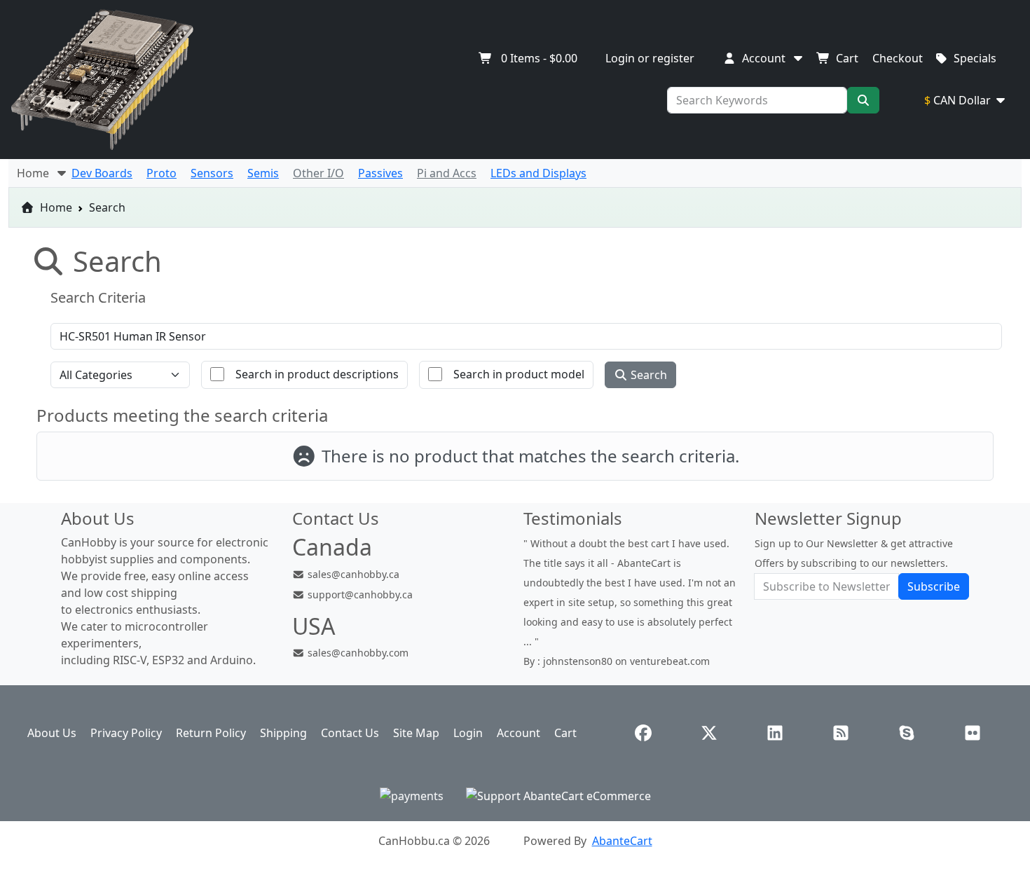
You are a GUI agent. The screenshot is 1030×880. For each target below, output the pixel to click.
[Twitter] (709, 733)
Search (647, 375)
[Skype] (906, 733)
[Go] (863, 100)
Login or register (649, 58)
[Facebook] (643, 733)
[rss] (841, 733)
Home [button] (36, 173)
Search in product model (518, 374)
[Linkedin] (775, 733)
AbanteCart (622, 840)
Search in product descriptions (317, 374)
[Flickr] (972, 733)
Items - (539, 58)
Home (54, 207)
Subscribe (933, 586)
